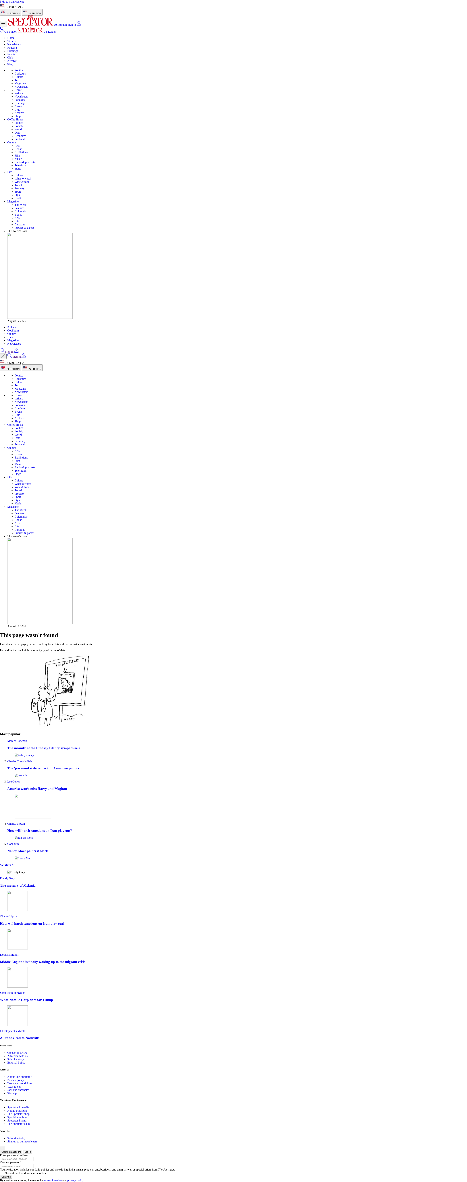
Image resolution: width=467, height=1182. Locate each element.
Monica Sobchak (17, 740)
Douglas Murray (9, 954)
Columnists (21, 211)
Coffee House (15, 119)
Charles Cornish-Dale (19, 761)
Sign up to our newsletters (22, 1141)
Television (20, 165)
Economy (20, 135)
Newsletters (14, 44)
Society (19, 126)
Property (19, 188)
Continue (6, 1176)
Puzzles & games (24, 227)
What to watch (23, 178)
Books (18, 149)
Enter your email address (14, 1155)
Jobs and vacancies (18, 1089)
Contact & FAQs (17, 1052)
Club (10, 57)
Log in (27, 1151)
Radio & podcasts (25, 162)
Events (11, 54)
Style (17, 194)
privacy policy (75, 1180)
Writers (11, 41)
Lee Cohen (13, 781)
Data (17, 132)
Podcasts (12, 47)
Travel (18, 185)
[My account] (79, 24)
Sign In (71, 24)
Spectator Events (17, 1120)
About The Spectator (19, 1076)
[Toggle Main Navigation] (3, 24)
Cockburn (20, 73)
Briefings (12, 50)
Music (18, 158)
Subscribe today (16, 1138)
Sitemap (12, 1093)
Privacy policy (15, 1080)
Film (17, 155)
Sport (18, 191)
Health (18, 198)
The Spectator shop (18, 1113)
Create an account (11, 1151)
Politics (19, 70)
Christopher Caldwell (12, 1031)
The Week (20, 204)
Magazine (20, 83)
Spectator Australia (18, 1107)
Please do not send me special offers (25, 1173)
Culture (19, 76)
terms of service (53, 1180)
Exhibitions (21, 152)
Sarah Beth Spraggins (12, 992)
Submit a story (15, 1059)
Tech (17, 80)
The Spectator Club (18, 1123)
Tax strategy (14, 1086)
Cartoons (20, 224)
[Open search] (2, 351)
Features (19, 208)
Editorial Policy (16, 1062)
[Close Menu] (3, 356)
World (18, 129)
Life (9, 171)
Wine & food (22, 181)
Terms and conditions (19, 1083)
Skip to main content (12, 1)
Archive (12, 60)
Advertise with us (17, 1056)
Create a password (10, 1162)
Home (10, 37)
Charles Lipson (16, 823)
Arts (17, 145)
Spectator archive (17, 1117)
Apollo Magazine (17, 1110)
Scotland (20, 139)
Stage (18, 168)
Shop (10, 64)
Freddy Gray (7, 878)
